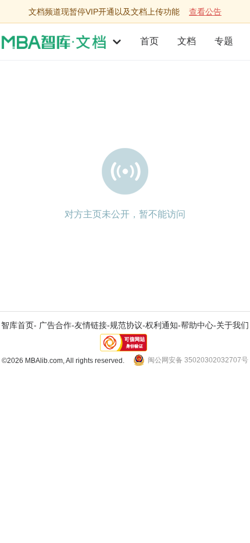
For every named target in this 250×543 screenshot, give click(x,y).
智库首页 (17, 325)
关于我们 (232, 325)
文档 (186, 41)
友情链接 (90, 325)
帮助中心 (197, 325)
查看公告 (205, 11)
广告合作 (55, 325)
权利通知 (161, 325)
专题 (224, 41)
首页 (149, 41)
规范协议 (126, 325)
